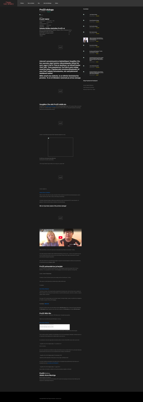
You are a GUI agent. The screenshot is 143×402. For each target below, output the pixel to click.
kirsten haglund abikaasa (88, 85)
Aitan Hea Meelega (47, 3)
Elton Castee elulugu (93, 32)
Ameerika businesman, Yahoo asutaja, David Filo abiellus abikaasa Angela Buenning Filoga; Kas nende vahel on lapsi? (96, 59)
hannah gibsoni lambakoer (44, 192)
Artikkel (97, 41)
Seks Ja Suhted (31, 3)
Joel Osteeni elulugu (93, 14)
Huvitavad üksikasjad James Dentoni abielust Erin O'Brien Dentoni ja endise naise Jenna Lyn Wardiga (96, 72)
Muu (39, 3)
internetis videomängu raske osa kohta (46, 326)
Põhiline (22, 3)
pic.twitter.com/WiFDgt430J (52, 363)
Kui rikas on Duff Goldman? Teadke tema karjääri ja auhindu (96, 52)
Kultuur (56, 3)
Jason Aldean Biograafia (94, 65)
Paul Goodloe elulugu (93, 26)
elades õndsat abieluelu (51, 106)
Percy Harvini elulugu (93, 45)
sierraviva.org (58, 398)
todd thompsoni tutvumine (88, 87)
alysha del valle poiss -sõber (89, 89)
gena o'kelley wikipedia (44, 288)
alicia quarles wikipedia (44, 322)
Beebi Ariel (47, 303)
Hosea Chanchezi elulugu (94, 20)
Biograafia (49, 11)
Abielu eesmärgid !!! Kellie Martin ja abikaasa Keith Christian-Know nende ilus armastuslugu (96, 39)
